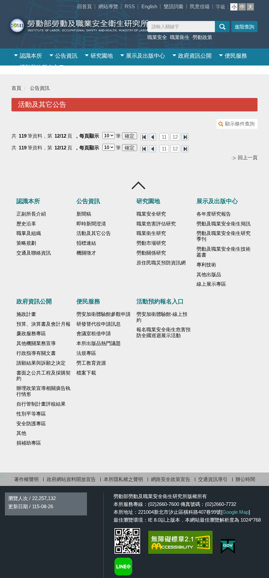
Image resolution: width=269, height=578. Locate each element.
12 (175, 137)
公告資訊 (66, 56)
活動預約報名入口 (42, 67)
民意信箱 (200, 6)
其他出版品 (209, 274)
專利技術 (206, 264)
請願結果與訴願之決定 (41, 363)
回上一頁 (248, 157)
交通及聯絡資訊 (33, 253)
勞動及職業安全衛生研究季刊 (224, 236)
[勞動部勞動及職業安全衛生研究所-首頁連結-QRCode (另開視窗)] (127, 541)
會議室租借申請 (93, 333)
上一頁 (152, 137)
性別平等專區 (31, 413)
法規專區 (86, 353)
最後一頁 (185, 137)
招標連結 (86, 243)
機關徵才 (86, 253)
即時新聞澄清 (91, 223)
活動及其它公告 (93, 233)
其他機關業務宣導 (36, 343)
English (149, 6)
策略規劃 (26, 243)
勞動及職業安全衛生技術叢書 (224, 252)
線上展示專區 (211, 284)
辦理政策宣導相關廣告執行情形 (43, 391)
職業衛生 (180, 37)
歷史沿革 (26, 223)
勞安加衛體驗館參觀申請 (103, 314)
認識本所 (31, 56)
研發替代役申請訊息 (98, 324)
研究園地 (102, 56)
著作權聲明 (26, 479)
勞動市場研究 (151, 243)
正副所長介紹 (31, 214)
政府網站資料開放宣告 (71, 479)
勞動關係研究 (151, 253)
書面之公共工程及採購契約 (43, 375)
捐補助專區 (28, 443)
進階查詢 (244, 26)
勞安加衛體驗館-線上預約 (161, 317)
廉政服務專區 (31, 333)
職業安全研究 (151, 214)
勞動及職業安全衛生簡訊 (224, 223)
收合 (139, 185)
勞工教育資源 (91, 363)
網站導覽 (108, 6)
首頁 (16, 88)
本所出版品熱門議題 (98, 343)
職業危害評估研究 (156, 223)
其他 (21, 433)
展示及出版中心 (145, 56)
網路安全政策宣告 (170, 479)
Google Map (235, 512)
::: (76, 3)
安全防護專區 (31, 423)
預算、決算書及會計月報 (43, 324)
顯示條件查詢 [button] (240, 123)
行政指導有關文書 (36, 353)
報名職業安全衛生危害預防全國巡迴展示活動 (163, 332)
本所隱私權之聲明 (123, 479)
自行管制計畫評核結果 (41, 404)
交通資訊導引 (213, 479)
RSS (130, 6)
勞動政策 (202, 37)
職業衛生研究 (151, 233)
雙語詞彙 (173, 6)
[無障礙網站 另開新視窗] (180, 542)
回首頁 (84, 6)
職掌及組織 (28, 233)
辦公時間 (245, 479)
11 (164, 137)
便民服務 (236, 56)
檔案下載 (86, 373)
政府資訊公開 (195, 56)
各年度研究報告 (214, 214)
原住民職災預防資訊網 (161, 262)
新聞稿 (83, 214)
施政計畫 (26, 314)
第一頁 (144, 137)
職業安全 (157, 37)
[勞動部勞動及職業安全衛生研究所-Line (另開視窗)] (123, 566)
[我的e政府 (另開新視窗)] (228, 546)
